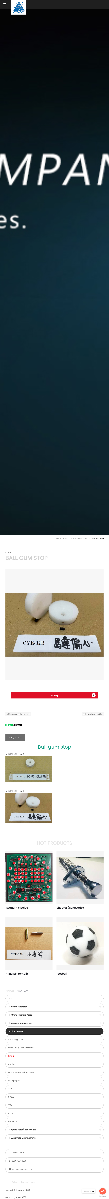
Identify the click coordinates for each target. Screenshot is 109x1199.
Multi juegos (14, 1080)
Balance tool (19, 714)
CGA (10, 1113)
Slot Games (77, 538)
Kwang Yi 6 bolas (16, 907)
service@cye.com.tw (22, 1169)
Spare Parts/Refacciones (23, 1129)
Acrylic (11, 1064)
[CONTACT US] (54, 271)
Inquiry (54, 695)
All (12, 998)
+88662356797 (18, 1152)
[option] (54, 624)
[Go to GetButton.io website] (102, 1196)
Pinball (87, 538)
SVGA (11, 1096)
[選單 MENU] (4, 4)
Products (66, 538)
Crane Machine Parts (21, 1014)
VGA (10, 1105)
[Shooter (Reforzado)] (80, 877)
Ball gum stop (15, 737)
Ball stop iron (91, 714)
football (61, 973)
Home (58, 538)
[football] (80, 943)
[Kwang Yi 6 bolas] (29, 877)
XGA (10, 1088)
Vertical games (15, 1039)
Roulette (12, 1121)
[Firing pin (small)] (29, 943)
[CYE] (18, 7)
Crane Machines (19, 1006)
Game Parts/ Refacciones (21, 1072)
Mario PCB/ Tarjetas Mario (21, 1047)
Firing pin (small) (16, 973)
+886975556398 (18, 1160)
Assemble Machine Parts (23, 1137)
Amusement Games (21, 1023)
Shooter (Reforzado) (70, 907)
